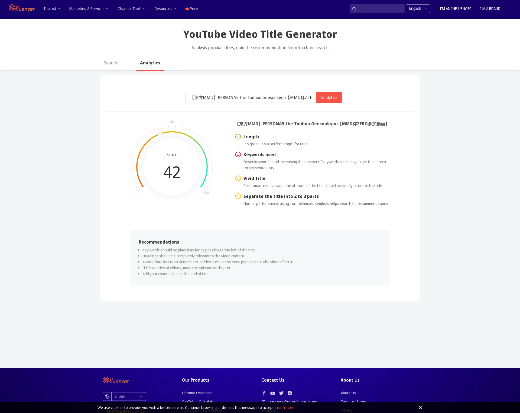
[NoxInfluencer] (22, 7)
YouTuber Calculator (199, 401)
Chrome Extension (197, 392)
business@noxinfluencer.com (293, 401)
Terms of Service (355, 401)
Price (193, 8)
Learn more (284, 407)
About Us (348, 392)
